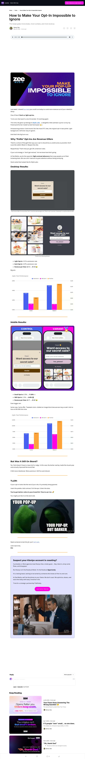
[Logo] (2, 3)
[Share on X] (67, 28)
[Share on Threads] (71, 28)
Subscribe (20, 687)
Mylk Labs (36, 123)
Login (14, 687)
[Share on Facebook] (64, 28)
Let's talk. (36, 542)
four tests (26, 109)
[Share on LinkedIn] (74, 28)
